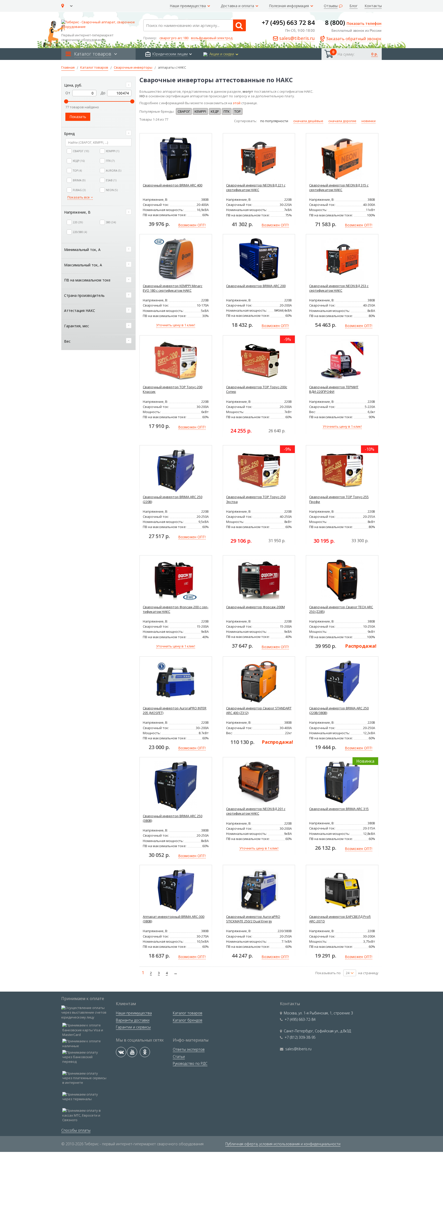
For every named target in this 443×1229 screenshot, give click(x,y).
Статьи (179, 1056)
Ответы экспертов (189, 1049)
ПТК (227, 111)
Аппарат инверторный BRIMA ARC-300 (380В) (173, 918)
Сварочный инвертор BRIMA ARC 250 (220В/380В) (339, 710)
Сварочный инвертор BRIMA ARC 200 (256, 285)
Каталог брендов (187, 1020)
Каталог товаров (187, 1013)
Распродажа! (360, 646)
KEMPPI (200, 111)
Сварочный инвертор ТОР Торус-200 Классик (172, 389)
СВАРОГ (184, 111)
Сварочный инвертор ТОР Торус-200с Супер (256, 389)
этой (236, 103)
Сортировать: (246, 121)
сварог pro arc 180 (173, 38)
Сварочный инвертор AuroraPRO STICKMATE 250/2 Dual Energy (253, 918)
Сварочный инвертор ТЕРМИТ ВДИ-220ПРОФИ (333, 389)
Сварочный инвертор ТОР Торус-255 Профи (339, 499)
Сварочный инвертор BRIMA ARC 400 (172, 185)
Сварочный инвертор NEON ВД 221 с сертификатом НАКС (255, 187)
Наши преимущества (134, 1013)
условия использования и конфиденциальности (299, 1143)
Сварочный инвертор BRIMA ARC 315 (339, 808)
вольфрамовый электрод (212, 38)
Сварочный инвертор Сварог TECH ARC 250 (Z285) (341, 609)
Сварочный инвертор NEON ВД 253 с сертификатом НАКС (338, 288)
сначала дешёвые (308, 121)
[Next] (174, 973)
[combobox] (194, 25)
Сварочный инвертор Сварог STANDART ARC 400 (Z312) (258, 710)
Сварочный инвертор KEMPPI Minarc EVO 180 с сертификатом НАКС (172, 288)
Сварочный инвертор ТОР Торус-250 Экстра (256, 499)
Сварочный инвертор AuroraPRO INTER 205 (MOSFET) (174, 710)
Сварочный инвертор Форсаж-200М (255, 607)
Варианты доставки (132, 1020)
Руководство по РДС (190, 1063)
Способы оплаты (75, 1130)
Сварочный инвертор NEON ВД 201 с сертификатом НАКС (255, 811)
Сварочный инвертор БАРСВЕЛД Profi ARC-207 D (340, 918)
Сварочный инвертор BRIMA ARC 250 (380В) (172, 818)
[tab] (98, 85)
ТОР (237, 111)
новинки (368, 121)
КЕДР (215, 111)
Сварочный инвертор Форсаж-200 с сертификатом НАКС (175, 609)
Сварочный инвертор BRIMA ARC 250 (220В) (172, 499)
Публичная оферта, (241, 1143)
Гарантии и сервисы (133, 1027)
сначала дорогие (342, 121)
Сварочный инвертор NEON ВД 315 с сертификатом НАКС (338, 187)
